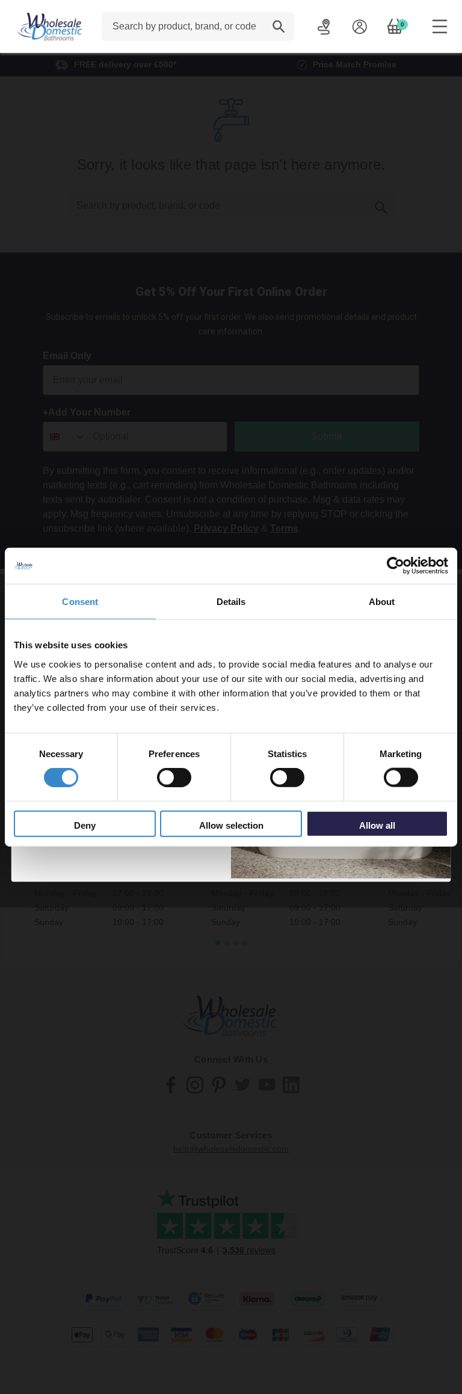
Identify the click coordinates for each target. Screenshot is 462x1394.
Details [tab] (231, 602)
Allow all (377, 825)
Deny (85, 825)
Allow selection (231, 825)
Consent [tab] (80, 602)
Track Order (324, 26)
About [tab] (382, 602)
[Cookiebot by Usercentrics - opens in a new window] (395, 566)
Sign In (359, 26)
